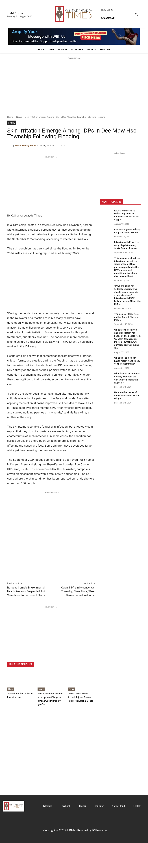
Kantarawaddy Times (25, 145)
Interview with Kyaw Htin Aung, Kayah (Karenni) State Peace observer (126, 245)
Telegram (47, 806)
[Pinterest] (27, 565)
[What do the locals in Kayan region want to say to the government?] (106, 360)
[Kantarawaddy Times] (9, 145)
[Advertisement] (74, 78)
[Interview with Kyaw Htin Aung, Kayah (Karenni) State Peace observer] (106, 245)
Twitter (82, 806)
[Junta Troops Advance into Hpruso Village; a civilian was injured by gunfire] (51, 681)
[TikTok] (129, 806)
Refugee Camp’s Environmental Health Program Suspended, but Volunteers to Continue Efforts (26, 591)
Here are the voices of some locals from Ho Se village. (126, 395)
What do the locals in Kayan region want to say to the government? (127, 361)
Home (10, 116)
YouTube (99, 806)
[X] (19, 565)
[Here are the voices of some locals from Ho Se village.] (106, 395)
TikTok (137, 806)
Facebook (65, 806)
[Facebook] (10, 565)
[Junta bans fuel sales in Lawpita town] (20, 681)
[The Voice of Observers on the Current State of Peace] (106, 317)
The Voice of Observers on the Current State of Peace (126, 317)
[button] (136, 14)
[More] (44, 565)
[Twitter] (75, 806)
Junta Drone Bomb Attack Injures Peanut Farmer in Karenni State (80, 697)
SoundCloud (118, 806)
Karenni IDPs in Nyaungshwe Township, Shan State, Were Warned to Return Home (78, 591)
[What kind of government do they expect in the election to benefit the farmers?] (106, 376)
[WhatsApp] (35, 565)
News (19, 116)
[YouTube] (91, 806)
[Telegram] (39, 806)
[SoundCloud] (108, 806)
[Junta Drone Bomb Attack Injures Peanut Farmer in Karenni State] (81, 681)
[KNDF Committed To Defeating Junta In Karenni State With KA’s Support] (106, 213)
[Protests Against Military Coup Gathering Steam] (106, 232)
